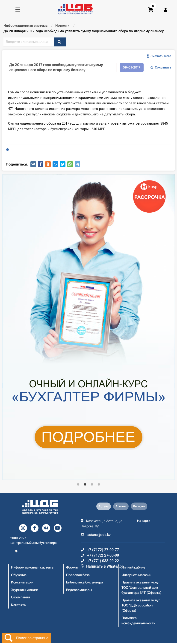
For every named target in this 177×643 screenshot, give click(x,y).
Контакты (18, 605)
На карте (143, 520)
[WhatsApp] (70, 164)
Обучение (19, 575)
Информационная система (32, 567)
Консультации (22, 582)
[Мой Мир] (55, 164)
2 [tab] (85, 484)
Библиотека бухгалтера (84, 582)
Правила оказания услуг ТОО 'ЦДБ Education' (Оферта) (140, 605)
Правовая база (78, 575)
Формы (72, 567)
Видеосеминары (79, 590)
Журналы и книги (24, 590)
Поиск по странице (32, 637)
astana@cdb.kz (98, 535)
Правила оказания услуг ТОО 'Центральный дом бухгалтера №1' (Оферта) (141, 587)
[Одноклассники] (48, 164)
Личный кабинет (134, 567)
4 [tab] (99, 484)
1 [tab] (78, 484)
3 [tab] (92, 484)
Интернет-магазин (136, 575)
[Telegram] (77, 164)
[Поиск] (60, 41)
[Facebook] (40, 164)
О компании (20, 597)
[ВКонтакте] (33, 164)
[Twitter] (62, 164)
